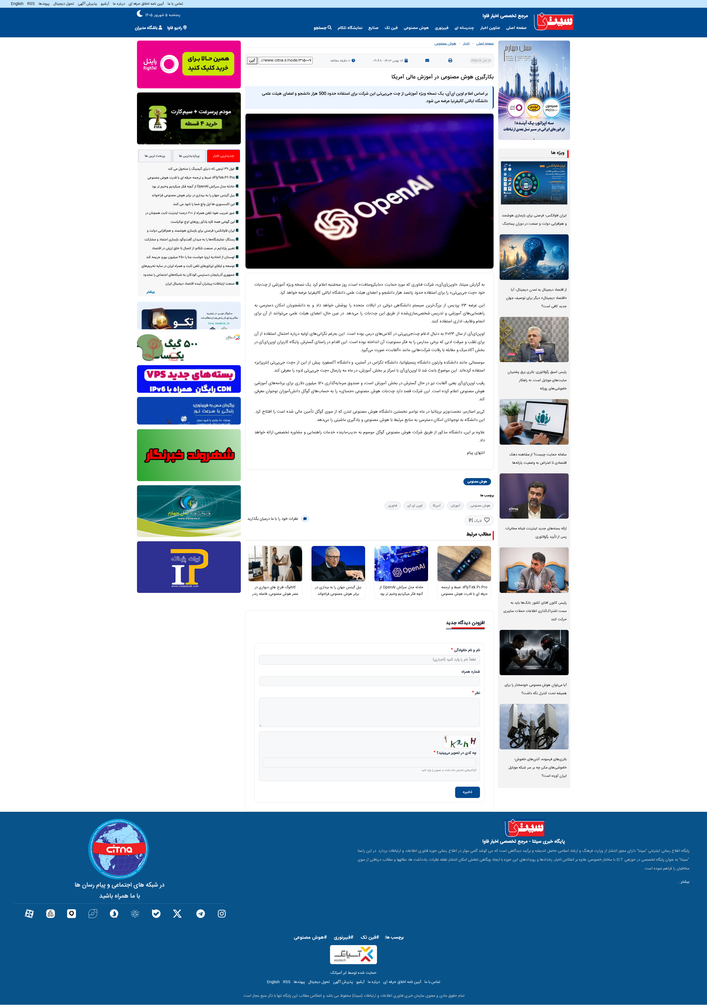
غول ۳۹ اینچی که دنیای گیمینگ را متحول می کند (201, 169)
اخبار (466, 44)
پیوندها (44, 4)
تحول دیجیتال (63, 4)
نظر (477, 693)
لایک (477, 521)
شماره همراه (470, 672)
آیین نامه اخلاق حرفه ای (146, 4)
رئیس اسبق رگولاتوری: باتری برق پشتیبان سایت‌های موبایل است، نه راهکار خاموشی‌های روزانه (537, 380)
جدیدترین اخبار (223, 156)
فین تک (391, 28)
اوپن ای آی (415, 505)
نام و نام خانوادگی (467, 650)
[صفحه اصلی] (553, 21)
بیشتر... (683, 882)
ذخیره (467, 792)
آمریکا (436, 505)
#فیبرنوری (344, 938)
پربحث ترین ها (155, 156)
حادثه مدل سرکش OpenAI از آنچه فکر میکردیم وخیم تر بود (193, 186)
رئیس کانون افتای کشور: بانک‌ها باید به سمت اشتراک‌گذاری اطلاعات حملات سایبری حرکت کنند (535, 611)
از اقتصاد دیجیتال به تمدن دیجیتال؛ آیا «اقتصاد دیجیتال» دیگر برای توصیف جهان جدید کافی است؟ (536, 298)
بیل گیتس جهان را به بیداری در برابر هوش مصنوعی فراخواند (193, 195)
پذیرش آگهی (87, 4)
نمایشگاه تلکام (350, 28)
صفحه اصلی (516, 28)
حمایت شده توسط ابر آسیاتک (353, 973)
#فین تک (370, 938)
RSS (31, 4)
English (17, 4)
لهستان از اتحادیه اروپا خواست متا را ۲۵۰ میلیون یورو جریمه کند (190, 257)
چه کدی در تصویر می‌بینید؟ (456, 753)
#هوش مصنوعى (310, 938)
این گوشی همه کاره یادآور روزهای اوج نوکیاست (203, 222)
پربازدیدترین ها (189, 156)
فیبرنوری (442, 28)
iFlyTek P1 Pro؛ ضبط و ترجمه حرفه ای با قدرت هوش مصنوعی (191, 178)
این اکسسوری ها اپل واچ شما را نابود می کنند (204, 204)
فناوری (392, 505)
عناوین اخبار (490, 28)
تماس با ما (175, 4)
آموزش (455, 505)
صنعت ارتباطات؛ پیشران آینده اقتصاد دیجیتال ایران (200, 284)
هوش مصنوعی (416, 28)
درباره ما (119, 4)
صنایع (373, 28)
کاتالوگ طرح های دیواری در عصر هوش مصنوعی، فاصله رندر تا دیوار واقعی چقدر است (275, 594)
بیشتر (151, 292)
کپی (252, 60)
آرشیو (105, 4)
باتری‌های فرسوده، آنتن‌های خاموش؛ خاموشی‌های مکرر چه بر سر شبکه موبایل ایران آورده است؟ (537, 768)
